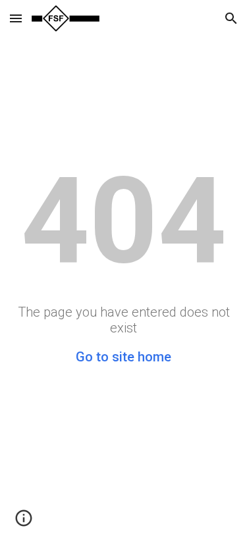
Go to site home (123, 357)
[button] (16, 18)
